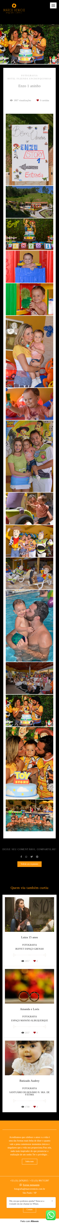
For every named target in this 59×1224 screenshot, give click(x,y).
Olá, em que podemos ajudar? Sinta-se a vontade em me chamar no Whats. (26, 1202)
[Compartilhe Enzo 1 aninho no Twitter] (31, 857)
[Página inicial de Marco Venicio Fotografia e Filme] (14, 8)
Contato (30, 1209)
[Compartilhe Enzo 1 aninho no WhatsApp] (26, 857)
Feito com (29, 1221)
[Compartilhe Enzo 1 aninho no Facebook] (21, 857)
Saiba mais (29, 1161)
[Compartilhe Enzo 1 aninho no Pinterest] (37, 857)
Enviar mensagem (31, 1185)
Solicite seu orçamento (29, 864)
